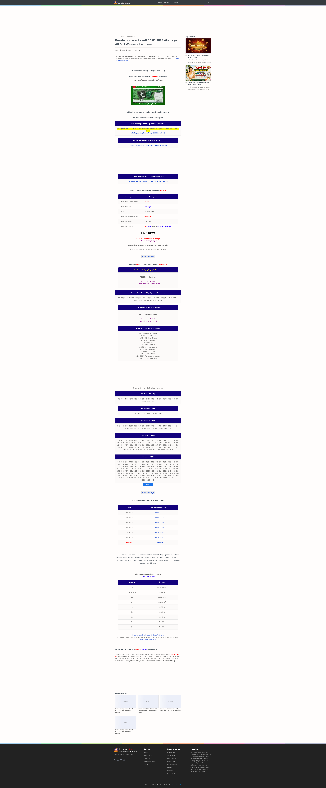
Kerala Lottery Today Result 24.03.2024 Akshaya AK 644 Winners (124, 731)
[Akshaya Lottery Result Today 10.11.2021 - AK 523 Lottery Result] (170, 701)
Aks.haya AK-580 (159, 523)
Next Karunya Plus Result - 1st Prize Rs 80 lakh (148, 635)
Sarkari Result (159, 785)
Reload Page (148, 256)
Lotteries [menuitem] (166, 2)
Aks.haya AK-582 (159, 513)
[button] (208, 2)
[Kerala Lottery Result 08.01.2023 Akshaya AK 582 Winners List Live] (148, 95)
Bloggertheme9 (176, 785)
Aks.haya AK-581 (159, 518)
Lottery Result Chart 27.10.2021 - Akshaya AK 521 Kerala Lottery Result (148, 710)
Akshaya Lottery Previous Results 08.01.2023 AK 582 (148, 181)
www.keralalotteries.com (148, 639)
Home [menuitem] (160, 2)
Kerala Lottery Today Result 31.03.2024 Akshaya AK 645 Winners (124, 710)
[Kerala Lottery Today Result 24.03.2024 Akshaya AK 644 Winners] (125, 722)
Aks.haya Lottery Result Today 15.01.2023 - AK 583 (148, 133)
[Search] (211, 2)
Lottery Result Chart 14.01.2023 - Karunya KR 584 (148, 145)
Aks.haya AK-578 (159, 532)
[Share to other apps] (139, 50)
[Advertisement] (163, 20)
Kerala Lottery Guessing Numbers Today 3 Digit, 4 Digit (198, 83)
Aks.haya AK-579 (159, 528)
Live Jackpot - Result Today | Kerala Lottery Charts (199, 56)
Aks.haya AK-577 (159, 537)
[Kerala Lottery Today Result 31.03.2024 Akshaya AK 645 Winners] (125, 701)
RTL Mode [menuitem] (175, 2)
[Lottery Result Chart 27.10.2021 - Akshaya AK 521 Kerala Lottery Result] (148, 701)
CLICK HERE (159, 542)
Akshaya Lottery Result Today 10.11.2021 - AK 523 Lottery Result (170, 710)
